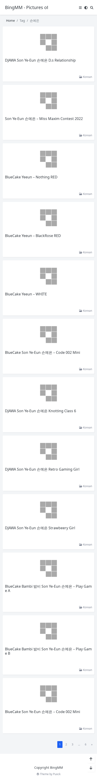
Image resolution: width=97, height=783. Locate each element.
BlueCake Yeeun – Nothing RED (31, 177)
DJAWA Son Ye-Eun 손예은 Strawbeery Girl (40, 527)
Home (10, 20)
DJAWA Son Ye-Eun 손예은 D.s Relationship (40, 60)
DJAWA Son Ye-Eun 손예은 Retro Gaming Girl (42, 469)
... (79, 744)
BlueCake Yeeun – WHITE (26, 294)
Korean (87, 77)
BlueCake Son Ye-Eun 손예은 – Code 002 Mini (42, 352)
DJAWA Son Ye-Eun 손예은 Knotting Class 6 (40, 410)
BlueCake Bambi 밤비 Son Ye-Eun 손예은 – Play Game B (48, 651)
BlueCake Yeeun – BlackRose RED (33, 235)
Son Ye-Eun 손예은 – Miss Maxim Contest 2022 (44, 118)
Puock (56, 774)
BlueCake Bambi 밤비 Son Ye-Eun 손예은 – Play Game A (48, 588)
